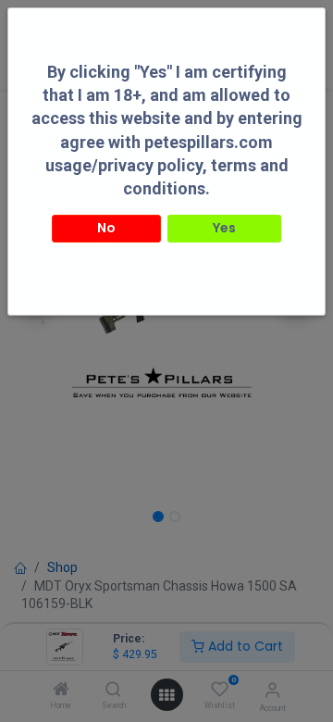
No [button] (106, 227)
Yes (224, 227)
